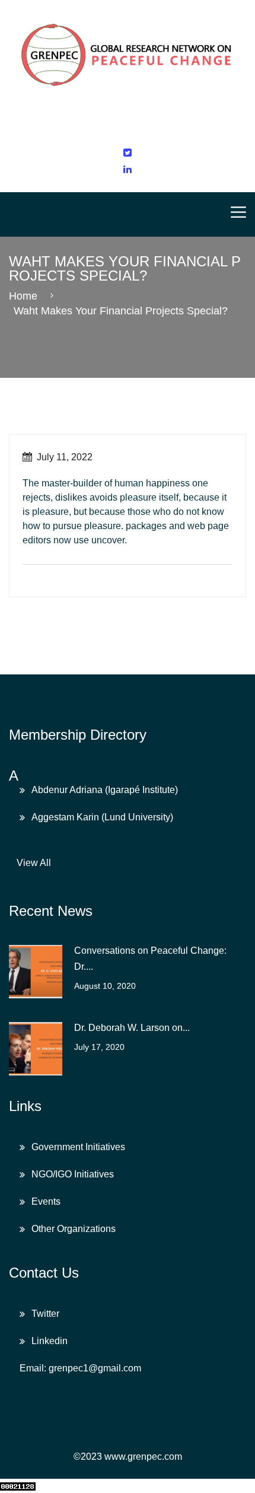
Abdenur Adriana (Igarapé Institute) (104, 790)
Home (26, 296)
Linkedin (49, 1341)
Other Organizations (73, 1229)
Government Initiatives (78, 1147)
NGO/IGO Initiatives (72, 1174)
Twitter (45, 1314)
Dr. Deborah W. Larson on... (132, 1028)
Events (45, 1201)
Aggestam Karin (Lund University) (102, 817)
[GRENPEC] (127, 52)
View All (34, 863)
